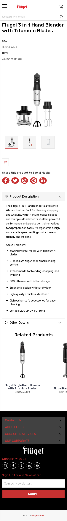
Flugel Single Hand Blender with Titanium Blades (22, 387)
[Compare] (61, 8)
